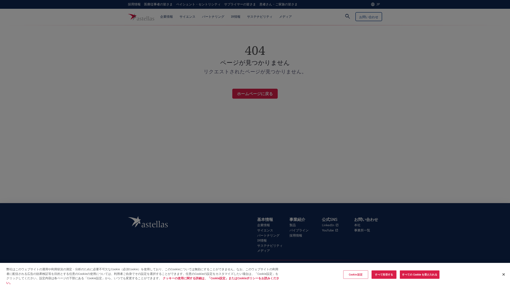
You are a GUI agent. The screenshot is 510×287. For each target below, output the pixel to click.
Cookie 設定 (356, 274)
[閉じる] (503, 274)
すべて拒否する (384, 274)
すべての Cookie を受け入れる (419, 274)
